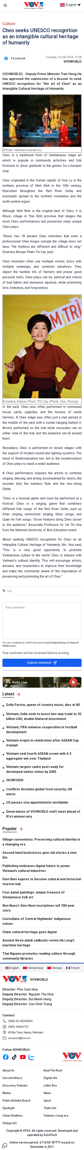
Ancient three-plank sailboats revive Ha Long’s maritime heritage (38, 942)
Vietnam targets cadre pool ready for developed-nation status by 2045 (35, 769)
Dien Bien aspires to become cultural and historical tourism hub (41, 881)
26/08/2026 (14, 780)
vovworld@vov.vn (19, 1038)
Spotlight (8, 1108)
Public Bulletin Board (16, 1100)
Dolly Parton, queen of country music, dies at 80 (43, 705)
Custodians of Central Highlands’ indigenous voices (36, 921)
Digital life (50, 1078)
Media (6, 1093)
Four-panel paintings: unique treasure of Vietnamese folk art (33, 894)
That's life (50, 1108)
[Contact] (4, 1145)
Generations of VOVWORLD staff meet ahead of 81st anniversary (43, 814)
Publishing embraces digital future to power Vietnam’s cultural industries (36, 868)
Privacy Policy (58, 643)
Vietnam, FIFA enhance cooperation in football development (41, 729)
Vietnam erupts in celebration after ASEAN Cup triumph (42, 742)
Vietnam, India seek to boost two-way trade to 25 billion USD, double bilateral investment (43, 716)
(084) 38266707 (18, 1026)
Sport (47, 1100)
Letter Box (50, 1085)
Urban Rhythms (12, 1115)
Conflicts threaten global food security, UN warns (39, 791)
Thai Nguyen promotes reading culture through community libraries (38, 956)
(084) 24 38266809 (20, 1021)
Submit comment (39, 663)
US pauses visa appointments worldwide (37, 802)
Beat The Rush (53, 1070)
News (47, 1093)
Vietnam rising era (56, 1115)
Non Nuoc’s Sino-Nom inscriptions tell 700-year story (38, 908)
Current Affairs (12, 1078)
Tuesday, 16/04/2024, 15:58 (64, 57)
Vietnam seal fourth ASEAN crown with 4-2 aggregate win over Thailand (38, 756)
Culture (8, 23)
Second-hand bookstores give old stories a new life (39, 855)
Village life (9, 1123)
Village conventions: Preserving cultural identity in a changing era (41, 842)
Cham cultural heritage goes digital (29, 932)
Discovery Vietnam (15, 1085)
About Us (8, 1070)
